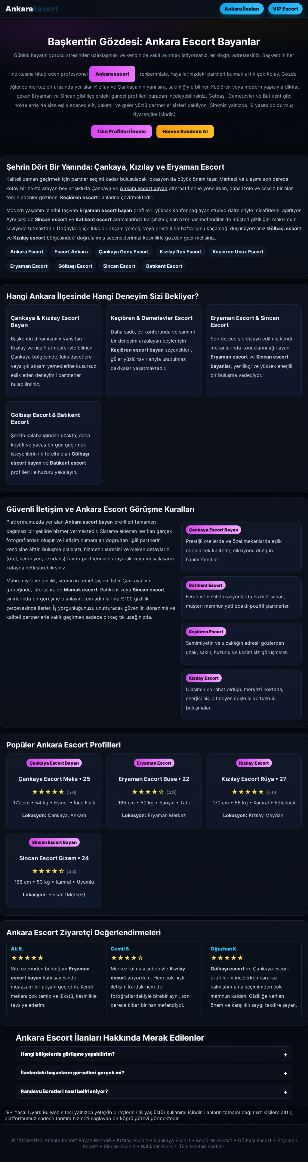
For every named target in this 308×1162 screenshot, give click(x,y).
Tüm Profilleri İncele (121, 131)
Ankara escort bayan (144, 188)
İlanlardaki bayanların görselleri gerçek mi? (73, 1073)
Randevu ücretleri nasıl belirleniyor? (64, 1091)
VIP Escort (285, 9)
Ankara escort (112, 74)
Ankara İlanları (241, 9)
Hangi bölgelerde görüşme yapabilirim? (68, 1054)
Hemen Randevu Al (185, 131)
